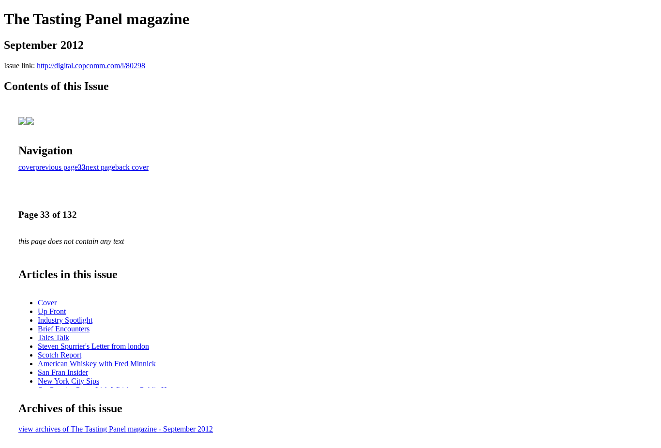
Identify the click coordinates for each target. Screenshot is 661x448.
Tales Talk (53, 337)
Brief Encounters (64, 329)
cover (26, 167)
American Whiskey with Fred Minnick (97, 363)
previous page (56, 167)
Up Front (52, 311)
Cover (47, 303)
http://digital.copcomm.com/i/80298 (91, 65)
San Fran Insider (63, 372)
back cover (132, 167)
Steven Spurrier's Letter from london (93, 346)
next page (100, 167)
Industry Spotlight (65, 320)
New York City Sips (68, 381)
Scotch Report (59, 355)
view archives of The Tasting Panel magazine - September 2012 (115, 429)
